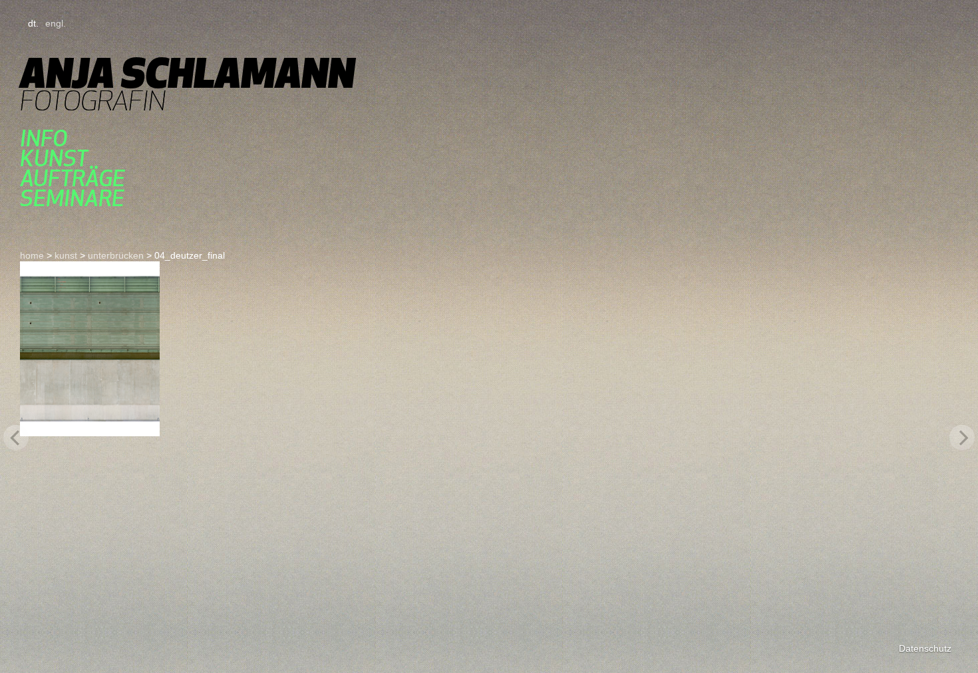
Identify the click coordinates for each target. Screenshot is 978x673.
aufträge (72, 178)
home (32, 255)
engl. (55, 23)
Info (43, 138)
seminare (72, 198)
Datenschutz (925, 648)
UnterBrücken (116, 255)
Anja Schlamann (187, 73)
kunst (54, 158)
